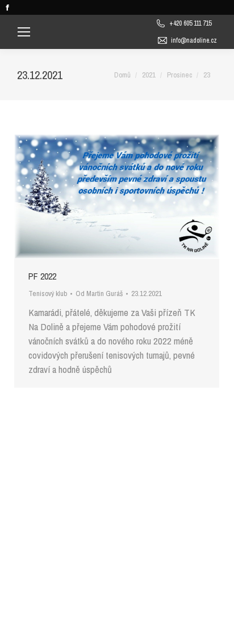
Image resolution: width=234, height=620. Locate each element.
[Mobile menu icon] (24, 32)
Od (99, 293)
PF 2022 (42, 276)
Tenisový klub (47, 293)
